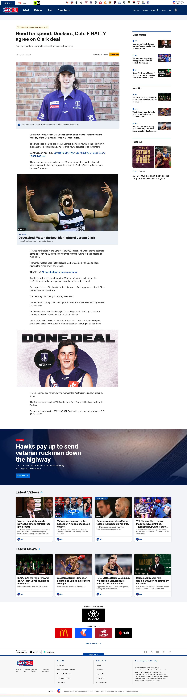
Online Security (132, 691)
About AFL (60, 665)
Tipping (154, 10)
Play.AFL (99, 665)
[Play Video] (67, 202)
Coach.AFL (100, 669)
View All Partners (92, 643)
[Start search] (170, 10)
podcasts (142, 171)
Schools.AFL (100, 678)
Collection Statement (45, 670)
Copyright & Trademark (115, 691)
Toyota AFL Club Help (64, 674)
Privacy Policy (35, 670)
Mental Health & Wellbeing (66, 669)
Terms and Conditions (83, 691)
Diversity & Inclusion (64, 678)
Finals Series (64, 10)
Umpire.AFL (100, 674)
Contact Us (61, 682)
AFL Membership (101, 682)
